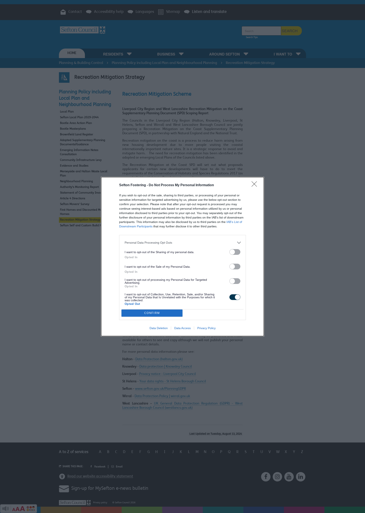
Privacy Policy (206, 328)
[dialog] (182, 256)
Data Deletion (159, 328)
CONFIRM (152, 313)
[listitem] (182, 242)
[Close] (256, 185)
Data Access (182, 328)
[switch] (234, 252)
